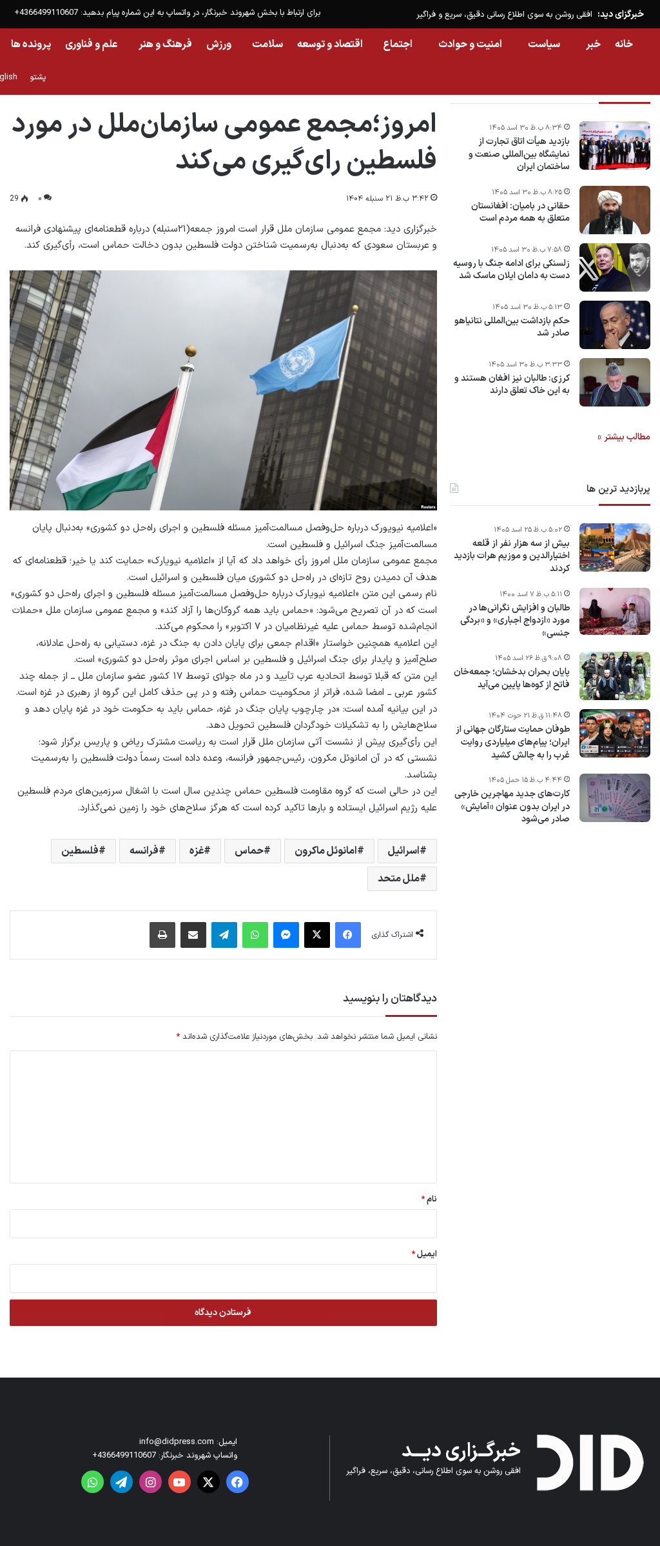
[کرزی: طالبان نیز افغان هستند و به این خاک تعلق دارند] (614, 382)
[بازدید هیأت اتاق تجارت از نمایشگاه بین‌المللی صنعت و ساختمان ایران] (614, 145)
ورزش (218, 44)
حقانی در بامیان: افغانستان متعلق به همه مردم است (520, 212)
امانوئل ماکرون (326, 851)
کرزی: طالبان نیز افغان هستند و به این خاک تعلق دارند (512, 384)
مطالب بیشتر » (623, 437)
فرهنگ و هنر (165, 44)
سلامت (267, 44)
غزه (196, 851)
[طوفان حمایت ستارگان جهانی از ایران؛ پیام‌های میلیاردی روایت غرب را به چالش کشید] (614, 733)
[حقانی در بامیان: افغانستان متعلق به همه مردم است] (614, 210)
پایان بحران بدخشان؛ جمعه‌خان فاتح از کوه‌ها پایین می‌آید (512, 678)
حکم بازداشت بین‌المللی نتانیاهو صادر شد (512, 327)
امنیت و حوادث (470, 44)
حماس (249, 851)
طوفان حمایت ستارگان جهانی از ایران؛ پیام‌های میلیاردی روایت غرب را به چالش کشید (513, 742)
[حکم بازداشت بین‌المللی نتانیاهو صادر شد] (614, 325)
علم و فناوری (91, 44)
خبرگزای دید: (620, 14)
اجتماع (397, 44)
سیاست (544, 44)
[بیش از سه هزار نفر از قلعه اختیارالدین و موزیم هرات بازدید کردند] (614, 547)
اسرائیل (404, 851)
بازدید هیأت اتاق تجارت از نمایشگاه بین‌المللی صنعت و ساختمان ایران (519, 155)
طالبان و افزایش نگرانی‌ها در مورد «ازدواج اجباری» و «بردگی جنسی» (515, 621)
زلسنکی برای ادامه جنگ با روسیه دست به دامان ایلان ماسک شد (511, 270)
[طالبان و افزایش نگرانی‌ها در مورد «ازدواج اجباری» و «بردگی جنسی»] (614, 612)
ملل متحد (399, 879)
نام (429, 1199)
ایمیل (424, 1254)
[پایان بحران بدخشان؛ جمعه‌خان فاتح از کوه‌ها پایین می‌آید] (614, 676)
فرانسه (144, 851)
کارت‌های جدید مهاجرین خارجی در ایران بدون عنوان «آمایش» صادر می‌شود (512, 807)
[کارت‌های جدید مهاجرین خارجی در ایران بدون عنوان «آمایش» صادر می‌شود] (614, 798)
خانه (624, 44)
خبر (593, 44)
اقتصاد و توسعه (330, 44)
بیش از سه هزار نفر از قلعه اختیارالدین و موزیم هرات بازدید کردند (512, 556)
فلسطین (80, 851)
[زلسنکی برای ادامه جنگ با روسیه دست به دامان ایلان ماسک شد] (614, 267)
